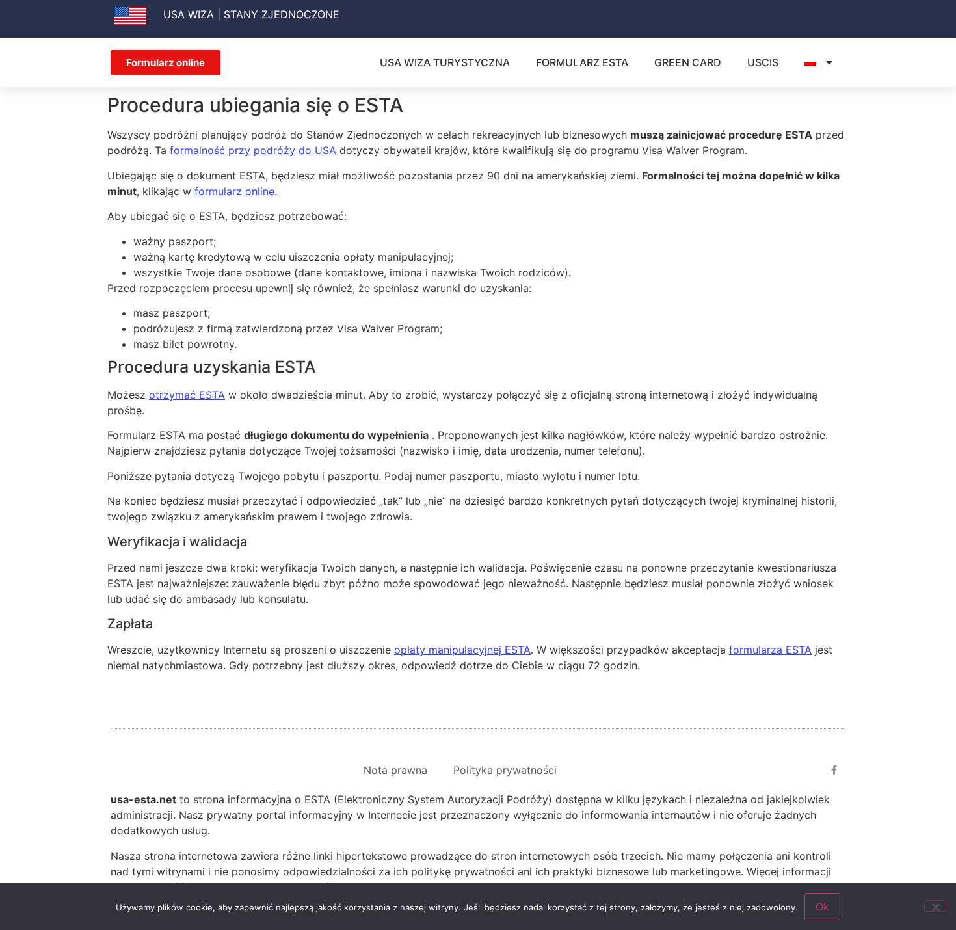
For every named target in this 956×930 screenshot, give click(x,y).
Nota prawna (395, 770)
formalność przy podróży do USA (253, 150)
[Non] (935, 906)
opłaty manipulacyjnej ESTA (462, 649)
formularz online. (235, 191)
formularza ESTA (770, 649)
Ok (822, 906)
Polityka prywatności (505, 770)
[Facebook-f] (834, 770)
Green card (687, 62)
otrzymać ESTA (187, 394)
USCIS (762, 62)
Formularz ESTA (582, 62)
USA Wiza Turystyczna (445, 62)
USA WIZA (188, 14)
